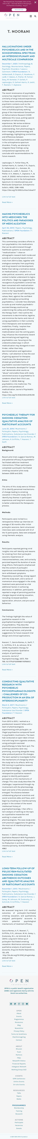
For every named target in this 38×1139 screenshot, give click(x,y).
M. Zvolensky (24, 899)
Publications (7, 230)
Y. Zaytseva (16, 85)
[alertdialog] (19, 6)
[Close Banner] (35, 2)
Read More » (7, 202)
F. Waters (11, 77)
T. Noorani (6, 85)
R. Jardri (31, 82)
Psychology (27, 228)
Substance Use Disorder (24, 434)
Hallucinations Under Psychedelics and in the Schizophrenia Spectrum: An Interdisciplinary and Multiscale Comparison (18, 53)
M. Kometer (12, 79)
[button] (31, 16)
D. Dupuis (17, 74)
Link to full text (8, 197)
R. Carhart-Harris (20, 82)
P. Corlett (21, 79)
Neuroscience (17, 66)
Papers (27, 66)
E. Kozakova (27, 74)
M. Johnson (12, 899)
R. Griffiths (14, 439)
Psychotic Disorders (10, 69)
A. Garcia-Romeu (26, 437)
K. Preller (20, 77)
